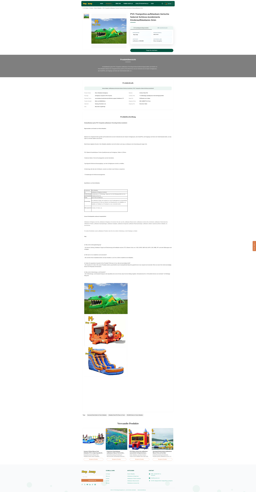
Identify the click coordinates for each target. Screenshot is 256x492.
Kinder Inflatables (98, 8)
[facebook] (82, 484)
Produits (91, 8)
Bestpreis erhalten (93, 459)
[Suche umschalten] (162, 3)
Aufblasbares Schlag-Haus (133, 476)
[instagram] (95, 484)
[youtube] (87, 484)
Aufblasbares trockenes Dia (133, 483)
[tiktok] (92, 484)
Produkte (109, 3)
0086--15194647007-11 (156, 473)
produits (107, 478)
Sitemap (107, 483)
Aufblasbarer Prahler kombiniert (134, 478)
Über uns (118, 3)
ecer (152, 3)
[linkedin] (90, 484)
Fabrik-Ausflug (128, 3)
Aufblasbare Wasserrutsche (133, 480)
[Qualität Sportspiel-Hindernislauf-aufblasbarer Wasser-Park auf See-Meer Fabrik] (162, 439)
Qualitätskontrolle (142, 3)
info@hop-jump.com (155, 478)
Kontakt (107, 480)
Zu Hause (86, 8)
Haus (101, 3)
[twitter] (85, 484)
